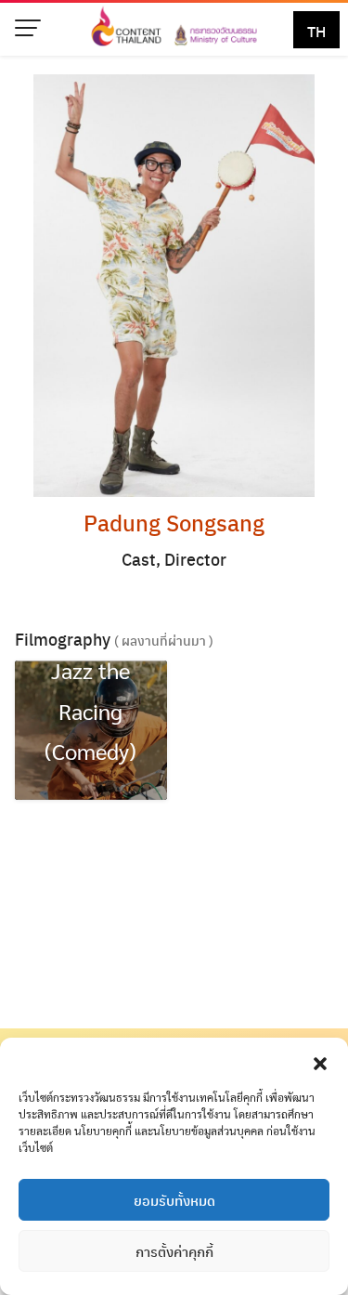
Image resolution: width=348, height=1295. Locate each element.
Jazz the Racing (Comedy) (90, 710)
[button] (320, 1061)
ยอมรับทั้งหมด (174, 1200)
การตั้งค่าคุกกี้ (174, 1251)
